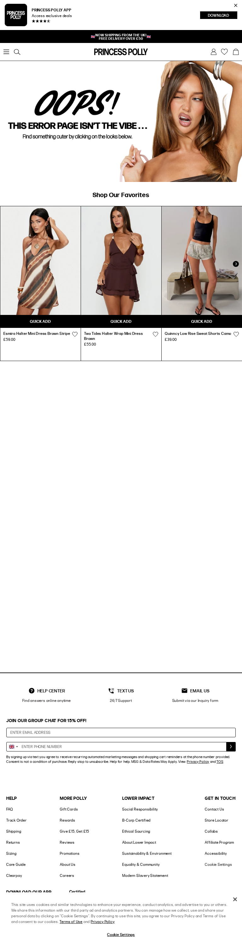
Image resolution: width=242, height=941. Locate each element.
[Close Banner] (235, 5)
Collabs (211, 831)
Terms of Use (71, 921)
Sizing (11, 853)
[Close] (235, 899)
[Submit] (231, 746)
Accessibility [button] (216, 853)
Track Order (16, 820)
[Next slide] (235, 264)
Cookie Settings (218, 864)
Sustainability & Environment (146, 853)
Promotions (69, 853)
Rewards (67, 820)
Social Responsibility (140, 809)
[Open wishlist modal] (74, 334)
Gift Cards (69, 809)
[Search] (17, 52)
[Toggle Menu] (6, 52)
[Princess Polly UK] (121, 51)
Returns (13, 842)
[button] (235, 52)
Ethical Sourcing (136, 831)
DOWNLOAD (222, 16)
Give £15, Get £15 (74, 831)
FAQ (9, 809)
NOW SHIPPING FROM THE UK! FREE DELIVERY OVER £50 (121, 36)
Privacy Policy (198, 761)
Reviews (67, 842)
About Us (67, 864)
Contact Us (214, 809)
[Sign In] (213, 52)
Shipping (13, 831)
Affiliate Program (219, 842)
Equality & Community (140, 864)
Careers (67, 875)
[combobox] (13, 746)
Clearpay (14, 875)
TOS (219, 761)
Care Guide (16, 864)
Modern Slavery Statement (145, 875)
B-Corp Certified (136, 820)
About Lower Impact (139, 842)
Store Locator (216, 820)
